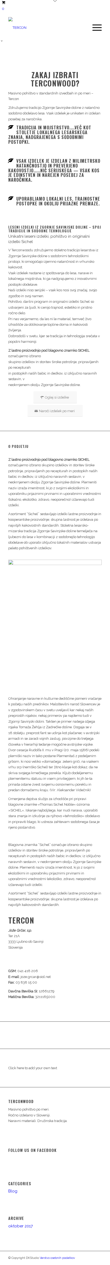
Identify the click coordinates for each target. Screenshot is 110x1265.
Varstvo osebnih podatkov (57, 1258)
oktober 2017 (20, 1226)
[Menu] (94, 27)
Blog (12, 1191)
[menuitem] (94, 27)
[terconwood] (45, 27)
